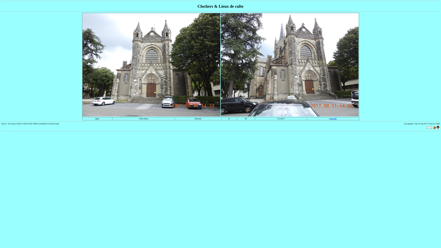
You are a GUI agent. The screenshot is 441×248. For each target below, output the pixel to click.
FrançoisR (333, 119)
